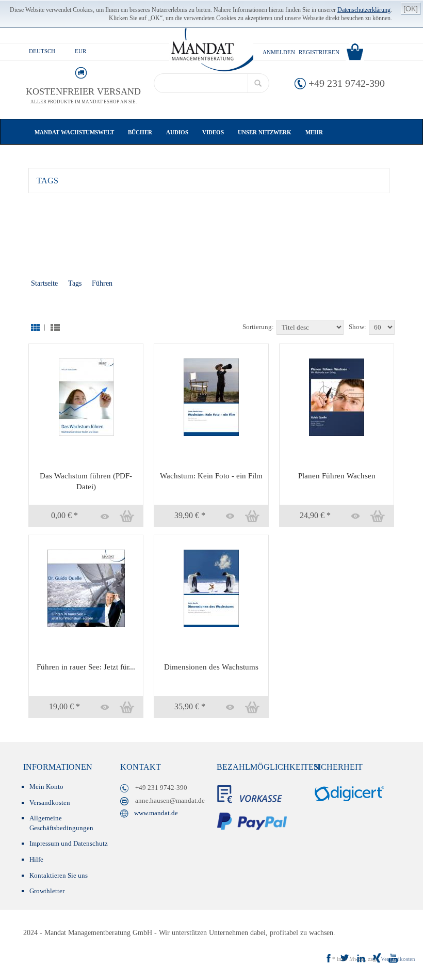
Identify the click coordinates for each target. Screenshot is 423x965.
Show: (357, 327)
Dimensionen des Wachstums (211, 667)
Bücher (141, 132)
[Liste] (54, 327)
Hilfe (36, 859)
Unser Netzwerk (265, 132)
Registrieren (319, 52)
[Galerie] (34, 327)
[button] (102, 516)
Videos (213, 132)
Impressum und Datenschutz (68, 843)
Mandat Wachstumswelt (75, 132)
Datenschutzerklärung (364, 9)
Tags (75, 283)
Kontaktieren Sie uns (58, 875)
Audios (178, 132)
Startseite (44, 283)
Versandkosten (49, 802)
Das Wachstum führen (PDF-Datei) (86, 481)
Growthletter (46, 891)
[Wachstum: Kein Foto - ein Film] (211, 396)
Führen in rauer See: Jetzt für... (86, 667)
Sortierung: (258, 327)
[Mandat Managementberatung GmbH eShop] (211, 50)
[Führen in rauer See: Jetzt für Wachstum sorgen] (86, 588)
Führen (102, 283)
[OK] (410, 9)
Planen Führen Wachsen (337, 476)
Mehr (314, 132)
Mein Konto (46, 786)
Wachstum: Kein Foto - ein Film (211, 476)
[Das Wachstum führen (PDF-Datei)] (86, 396)
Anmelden (279, 52)
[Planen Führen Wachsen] (336, 396)
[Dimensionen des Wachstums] (211, 588)
